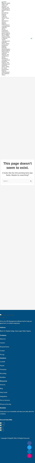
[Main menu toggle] (31, 38)
